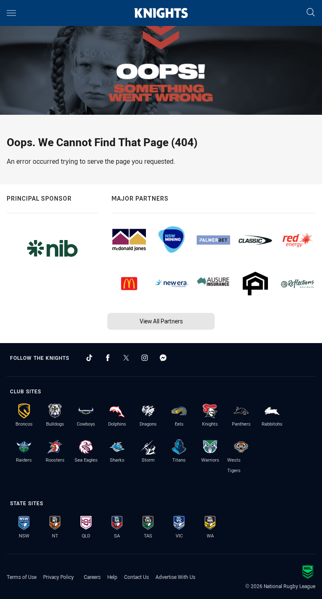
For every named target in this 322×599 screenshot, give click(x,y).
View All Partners (161, 321)
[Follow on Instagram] (144, 357)
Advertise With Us (175, 576)
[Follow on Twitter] (126, 357)
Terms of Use (21, 576)
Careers (92, 576)
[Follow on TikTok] (89, 357)
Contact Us (136, 576)
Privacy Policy (58, 576)
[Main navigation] (11, 13)
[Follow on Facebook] (107, 357)
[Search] (310, 13)
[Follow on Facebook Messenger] (163, 357)
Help (112, 576)
